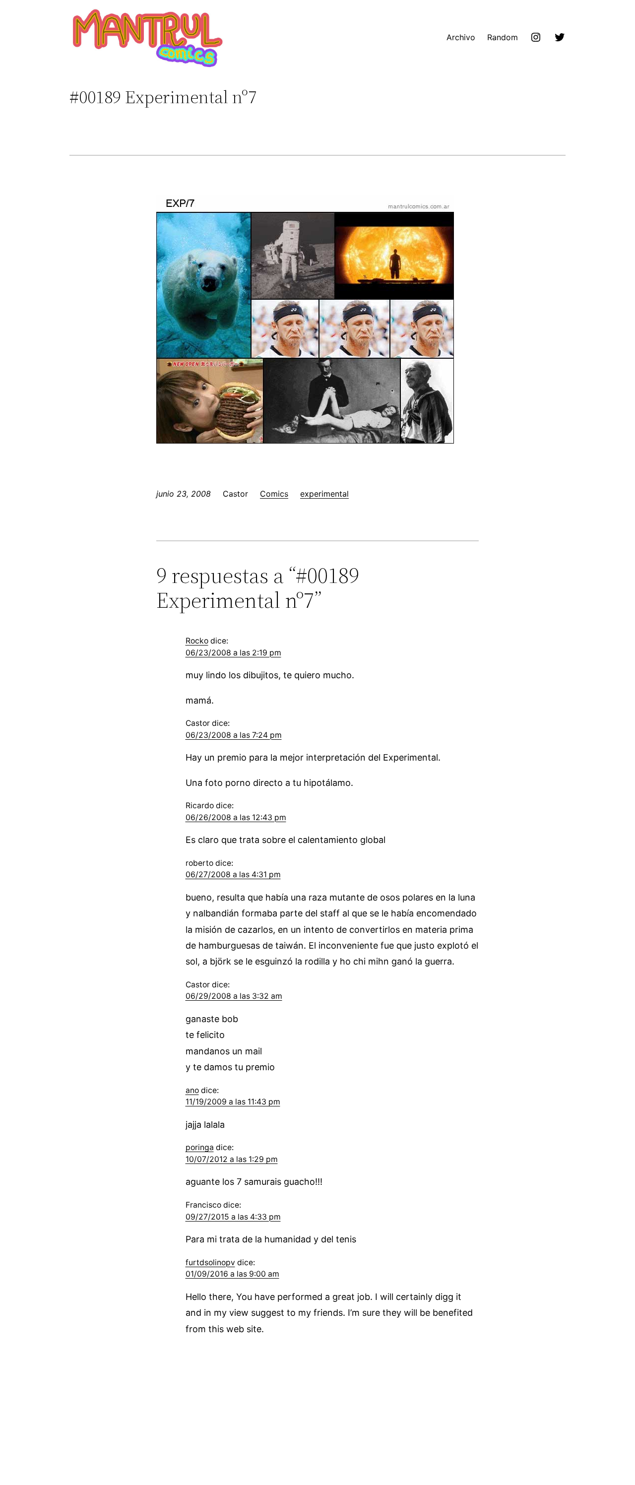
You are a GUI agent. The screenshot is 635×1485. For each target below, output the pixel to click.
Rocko (197, 641)
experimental (324, 494)
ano (192, 1090)
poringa (200, 1147)
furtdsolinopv (210, 1262)
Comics (274, 494)
